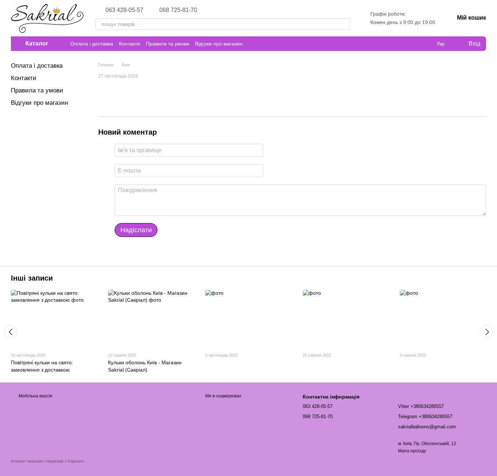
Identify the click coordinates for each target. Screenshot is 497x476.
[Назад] (10, 331)
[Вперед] (486, 331)
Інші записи (32, 278)
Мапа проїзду (412, 450)
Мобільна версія (34, 395)
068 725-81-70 (178, 10)
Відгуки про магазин (219, 44)
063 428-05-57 (124, 10)
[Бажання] (425, 43)
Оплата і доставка (91, 44)
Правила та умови (167, 44)
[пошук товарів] (344, 24)
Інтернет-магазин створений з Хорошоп (47, 461)
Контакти (129, 44)
